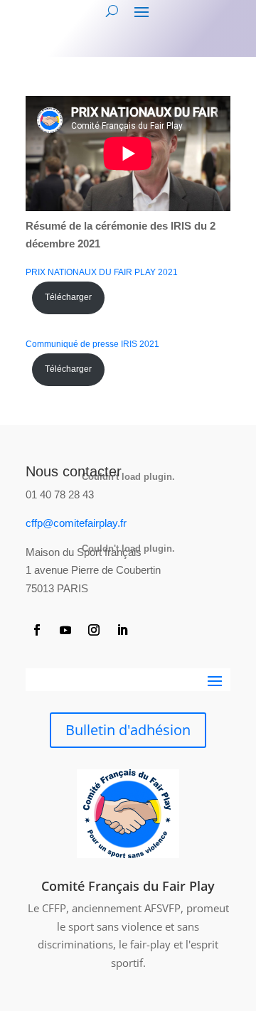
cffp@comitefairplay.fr (76, 523)
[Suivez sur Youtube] (65, 630)
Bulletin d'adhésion (128, 729)
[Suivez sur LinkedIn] (122, 630)
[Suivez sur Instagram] (93, 630)
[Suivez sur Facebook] (37, 630)
